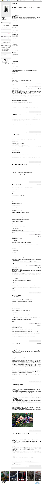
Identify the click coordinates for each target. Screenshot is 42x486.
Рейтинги (15, 0)
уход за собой (8, 43)
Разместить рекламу (37, 483)
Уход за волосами (4, 19)
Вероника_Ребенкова (4, 50)
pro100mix (8, 49)
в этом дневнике (4, 34)
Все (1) (10, 23)
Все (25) (10, 46)
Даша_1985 (8, 50)
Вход (11, 0)
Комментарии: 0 (5, 27)
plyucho (6, 49)
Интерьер (3, 20)
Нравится (36, 86)
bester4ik (3, 48)
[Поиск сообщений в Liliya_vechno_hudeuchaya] (8, 33)
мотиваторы (5, 42)
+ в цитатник (20, 90)
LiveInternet (3, 0)
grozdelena (5, 48)
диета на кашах (16, 464)
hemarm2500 (7, 48)
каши (14, 464)
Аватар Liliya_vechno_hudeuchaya (6, 9)
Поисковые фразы (7, 63)
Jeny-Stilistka (8, 47)
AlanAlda (3, 47)
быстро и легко (20, 464)
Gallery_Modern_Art (4, 55)
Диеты (2, 18)
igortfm (2, 49)
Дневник (39, 7)
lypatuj (4, 49)
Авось (18, 0)
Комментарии (31, 86)
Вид (34, 0)
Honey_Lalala (5, 47)
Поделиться (39, 86)
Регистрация (8, 0)
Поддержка (33, 0)
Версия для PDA (37, 482)
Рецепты (3, 17)
